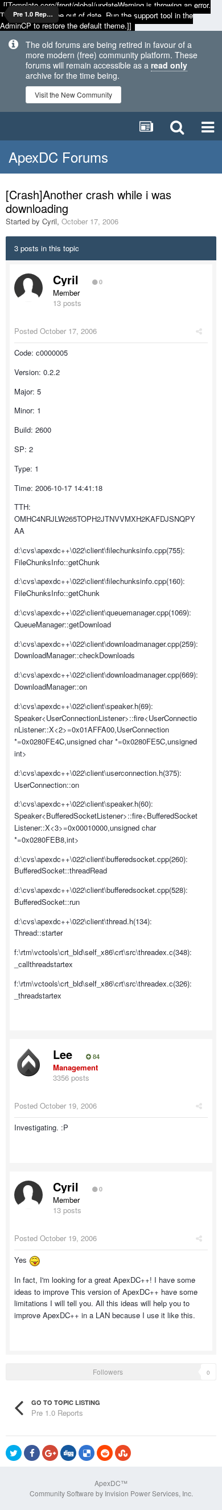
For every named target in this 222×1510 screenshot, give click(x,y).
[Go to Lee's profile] (28, 1062)
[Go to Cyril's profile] (28, 287)
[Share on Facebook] (32, 1453)
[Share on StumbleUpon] (123, 1453)
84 (95, 1056)
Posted (55, 330)
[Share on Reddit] (105, 1453)
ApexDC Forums (58, 157)
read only (169, 65)
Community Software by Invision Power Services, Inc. (111, 1493)
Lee (62, 1054)
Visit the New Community (73, 94)
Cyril (49, 221)
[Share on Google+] (50, 1453)
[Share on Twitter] (14, 1453)
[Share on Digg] (68, 1453)
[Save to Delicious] (86, 1453)
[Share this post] (199, 330)
